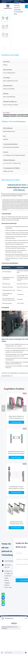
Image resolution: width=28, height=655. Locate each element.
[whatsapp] (5, 595)
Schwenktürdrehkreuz (12, 373)
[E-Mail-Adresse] (5, 605)
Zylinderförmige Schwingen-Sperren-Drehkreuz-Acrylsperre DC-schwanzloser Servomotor (16, 488)
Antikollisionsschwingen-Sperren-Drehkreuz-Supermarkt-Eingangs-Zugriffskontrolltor (16, 453)
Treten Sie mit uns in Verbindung (17, 7)
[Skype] (5, 598)
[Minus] (26, 618)
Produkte (16, 1)
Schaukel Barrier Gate (7, 375)
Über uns (16, 3)
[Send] (26, 652)
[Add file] (2, 652)
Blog (15, 14)
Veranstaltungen (18, 11)
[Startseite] (8, 6)
